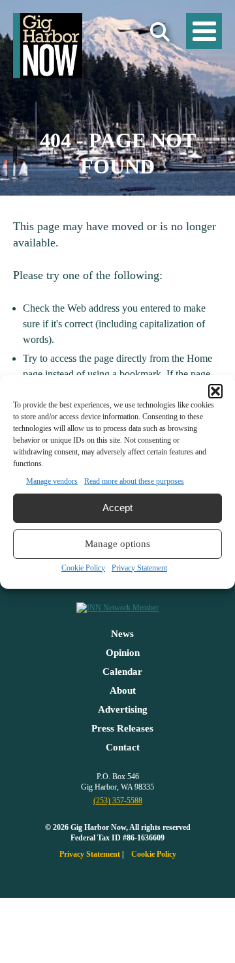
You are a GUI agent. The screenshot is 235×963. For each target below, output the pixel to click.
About (123, 690)
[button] (215, 391)
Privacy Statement (139, 567)
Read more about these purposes (134, 481)
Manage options (117, 544)
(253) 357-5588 (117, 800)
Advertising (123, 709)
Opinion (123, 652)
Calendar (122, 671)
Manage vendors (52, 481)
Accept (117, 507)
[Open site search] (160, 32)
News (122, 634)
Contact (123, 747)
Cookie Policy (83, 567)
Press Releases (122, 728)
